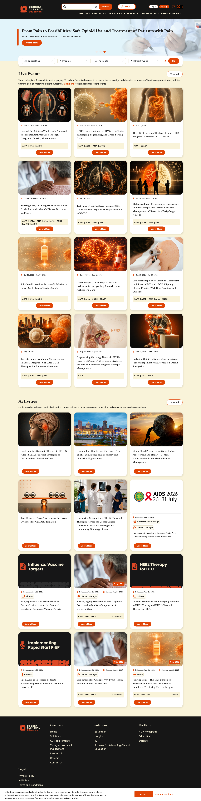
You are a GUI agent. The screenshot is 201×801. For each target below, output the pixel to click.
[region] (100, 794)
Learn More (44, 152)
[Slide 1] (96, 51)
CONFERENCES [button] (149, 13)
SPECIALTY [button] (98, 13)
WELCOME (84, 13)
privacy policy (71, 798)
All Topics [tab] (65, 60)
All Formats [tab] (102, 60)
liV (95, 740)
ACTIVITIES (115, 13)
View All (174, 74)
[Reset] (165, 61)
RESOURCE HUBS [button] (170, 13)
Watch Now (32, 42)
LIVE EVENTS (131, 13)
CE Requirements (60, 740)
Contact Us (56, 762)
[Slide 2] (100, 51)
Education (100, 731)
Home (53, 731)
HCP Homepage (148, 731)
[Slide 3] (104, 51)
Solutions (55, 736)
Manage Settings (164, 794)
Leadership (56, 753)
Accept (143, 794)
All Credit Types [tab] (139, 60)
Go (173, 61)
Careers (54, 758)
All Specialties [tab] (32, 60)
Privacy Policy (26, 775)
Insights (98, 736)
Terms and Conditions (30, 784)
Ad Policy (23, 780)
